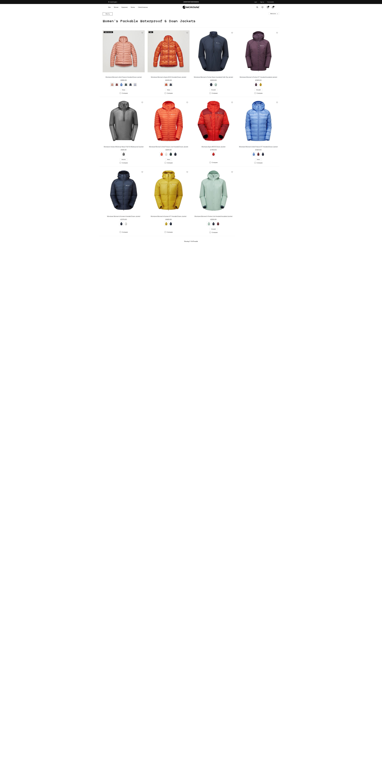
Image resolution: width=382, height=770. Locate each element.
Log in (255, 2)
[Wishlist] (262, 7)
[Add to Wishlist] (142, 32)
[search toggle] (257, 7)
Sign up (262, 2)
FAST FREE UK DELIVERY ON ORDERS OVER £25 (201, 2)
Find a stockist (270, 2)
